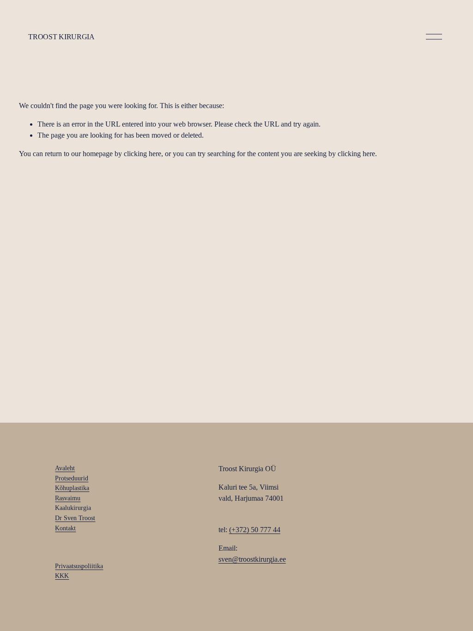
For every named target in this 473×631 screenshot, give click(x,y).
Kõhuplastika (72, 487)
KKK (62, 575)
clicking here (142, 154)
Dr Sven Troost (75, 518)
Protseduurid (71, 478)
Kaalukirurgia (73, 507)
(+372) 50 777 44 (254, 530)
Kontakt (65, 528)
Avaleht (65, 468)
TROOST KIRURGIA (61, 37)
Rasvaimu (67, 498)
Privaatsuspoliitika (79, 566)
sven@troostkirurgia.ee (252, 559)
